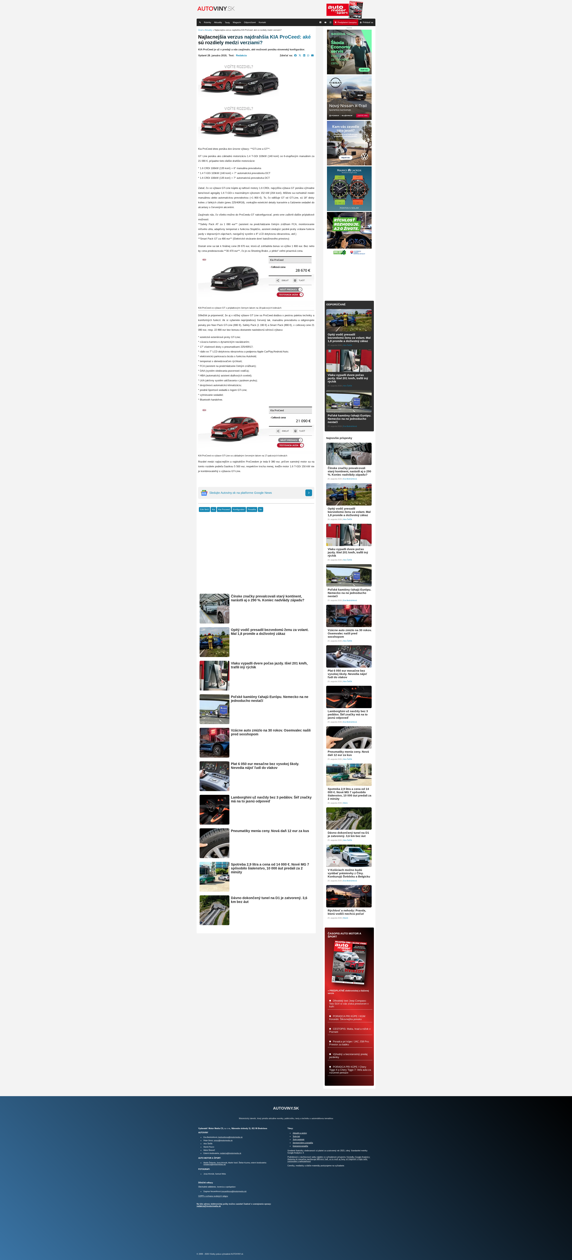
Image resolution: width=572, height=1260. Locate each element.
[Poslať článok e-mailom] (312, 55)
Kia (213, 509)
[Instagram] (330, 22)
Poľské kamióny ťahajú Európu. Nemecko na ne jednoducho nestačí (349, 419)
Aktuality (218, 22)
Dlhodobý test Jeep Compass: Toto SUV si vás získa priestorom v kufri (349, 1003)
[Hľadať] (199, 22)
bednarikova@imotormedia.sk (230, 1137)
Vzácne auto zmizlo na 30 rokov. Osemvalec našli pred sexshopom (350, 633)
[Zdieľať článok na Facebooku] (295, 55)
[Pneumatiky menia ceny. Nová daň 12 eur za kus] (214, 857)
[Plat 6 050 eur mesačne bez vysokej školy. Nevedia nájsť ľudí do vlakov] (214, 790)
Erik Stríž (204, 509)
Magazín (237, 22)
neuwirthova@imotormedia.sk (234, 1191)
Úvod (200, 30)
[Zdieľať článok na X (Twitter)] (300, 55)
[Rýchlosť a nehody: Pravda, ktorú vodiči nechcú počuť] (349, 906)
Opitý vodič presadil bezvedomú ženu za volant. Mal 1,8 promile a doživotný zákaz (270, 632)
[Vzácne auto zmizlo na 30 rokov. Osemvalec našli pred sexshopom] (214, 756)
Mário (345, 803)
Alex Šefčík (347, 345)
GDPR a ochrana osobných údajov (213, 1196)
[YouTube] (325, 22)
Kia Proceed (224, 509)
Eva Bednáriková (350, 426)
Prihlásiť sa (368, 22)
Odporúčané (250, 22)
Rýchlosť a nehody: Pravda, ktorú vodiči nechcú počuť (347, 912)
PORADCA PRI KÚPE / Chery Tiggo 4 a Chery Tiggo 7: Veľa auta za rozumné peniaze (350, 1069)
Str (260, 509)
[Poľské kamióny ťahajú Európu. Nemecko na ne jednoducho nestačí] (214, 723)
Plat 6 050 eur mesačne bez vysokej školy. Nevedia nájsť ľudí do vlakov (265, 766)
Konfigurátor (239, 509)
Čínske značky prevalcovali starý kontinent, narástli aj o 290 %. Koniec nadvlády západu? (267, 598)
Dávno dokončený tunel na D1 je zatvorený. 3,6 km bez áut (348, 834)
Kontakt (262, 22)
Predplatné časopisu (347, 22)
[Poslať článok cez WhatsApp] (308, 55)
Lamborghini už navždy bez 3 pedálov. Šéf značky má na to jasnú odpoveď (348, 714)
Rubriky (207, 22)
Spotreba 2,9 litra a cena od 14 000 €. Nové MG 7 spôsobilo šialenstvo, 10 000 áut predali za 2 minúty (270, 868)
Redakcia (241, 55)
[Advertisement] (256, 557)
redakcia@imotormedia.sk (230, 1153)
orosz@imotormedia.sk (223, 1140)
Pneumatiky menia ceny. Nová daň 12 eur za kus (270, 831)
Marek (345, 918)
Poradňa (252, 509)
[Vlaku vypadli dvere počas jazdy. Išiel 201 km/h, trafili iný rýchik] (214, 689)
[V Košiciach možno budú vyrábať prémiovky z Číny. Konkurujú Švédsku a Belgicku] (349, 865)
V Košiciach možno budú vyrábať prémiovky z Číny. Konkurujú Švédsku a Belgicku (349, 873)
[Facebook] (320, 22)
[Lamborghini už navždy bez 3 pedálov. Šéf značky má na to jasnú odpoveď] (214, 823)
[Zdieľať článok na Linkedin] (304, 55)
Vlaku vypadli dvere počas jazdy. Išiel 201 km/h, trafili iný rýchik (348, 378)
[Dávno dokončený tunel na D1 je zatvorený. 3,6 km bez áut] (214, 924)
